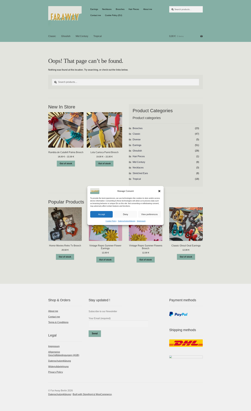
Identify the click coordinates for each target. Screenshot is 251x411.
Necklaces (107, 9)
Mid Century (82, 36)
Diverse (137, 139)
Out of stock (66, 163)
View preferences (149, 214)
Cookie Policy (111, 221)
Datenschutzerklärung (126, 221)
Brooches (120, 9)
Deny (125, 214)
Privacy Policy (55, 372)
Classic (52, 36)
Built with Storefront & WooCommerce (92, 394)
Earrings (94, 9)
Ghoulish (65, 36)
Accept (101, 214)
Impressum (141, 221)
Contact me (95, 15)
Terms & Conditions (58, 322)
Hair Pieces (134, 9)
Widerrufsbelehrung (58, 366)
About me (147, 9)
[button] (159, 191)
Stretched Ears (140, 173)
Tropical (97, 36)
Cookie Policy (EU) (113, 15)
